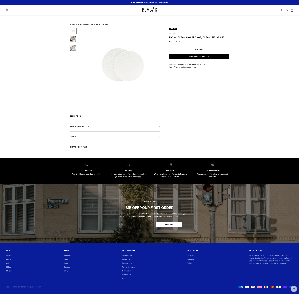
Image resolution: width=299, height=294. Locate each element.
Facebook (190, 259)
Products (9, 255)
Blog (66, 271)
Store (66, 263)
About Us (67, 255)
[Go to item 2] (73, 39)
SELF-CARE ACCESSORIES (99, 24)
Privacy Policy (127, 263)
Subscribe (169, 224)
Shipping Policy (128, 255)
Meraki (172, 33)
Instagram (190, 255)
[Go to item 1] (73, 31)
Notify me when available (199, 57)
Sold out (199, 49)
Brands (8, 259)
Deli (7, 263)
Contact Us (126, 275)
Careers (67, 267)
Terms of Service (128, 267)
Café (66, 259)
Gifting (8, 267)
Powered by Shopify (34, 287)
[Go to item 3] (73, 48)
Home (72, 24)
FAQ (123, 279)
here (139, 177)
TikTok (189, 263)
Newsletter (126, 271)
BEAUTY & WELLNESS (82, 24)
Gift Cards (9, 271)
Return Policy (127, 259)
